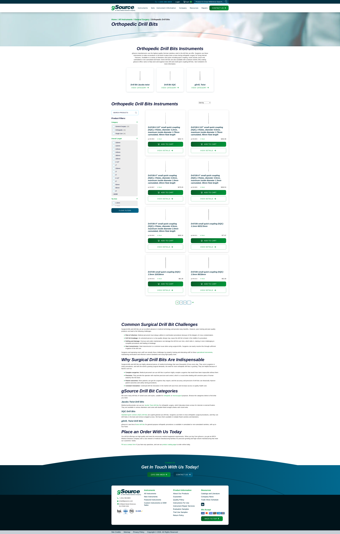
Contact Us (218, 8)
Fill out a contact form (128, 444)
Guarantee (177, 497)
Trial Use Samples (180, 512)
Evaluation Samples (181, 509)
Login (177, 2)
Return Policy (178, 515)
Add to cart (167, 144)
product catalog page (169, 444)
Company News (207, 497)
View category (138, 88)
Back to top (211, 519)
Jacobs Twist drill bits (151, 405)
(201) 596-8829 (158, 474)
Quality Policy (178, 500)
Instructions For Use (181, 503)
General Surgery (141, 19)
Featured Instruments (152, 500)
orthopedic (167, 395)
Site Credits (116, 532)
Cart (188, 2)
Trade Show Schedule (209, 500)
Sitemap (127, 532)
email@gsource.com (126, 501)
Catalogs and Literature (210, 494)
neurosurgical (177, 395)
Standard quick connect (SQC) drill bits (134, 415)
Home (114, 19)
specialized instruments (204, 352)
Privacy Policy (138, 532)
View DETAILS (163, 150)
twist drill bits (140, 424)
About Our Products (181, 494)
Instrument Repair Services (184, 506)
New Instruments (151, 497)
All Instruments (126, 19)
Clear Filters (125, 210)
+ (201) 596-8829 (164, 2)
